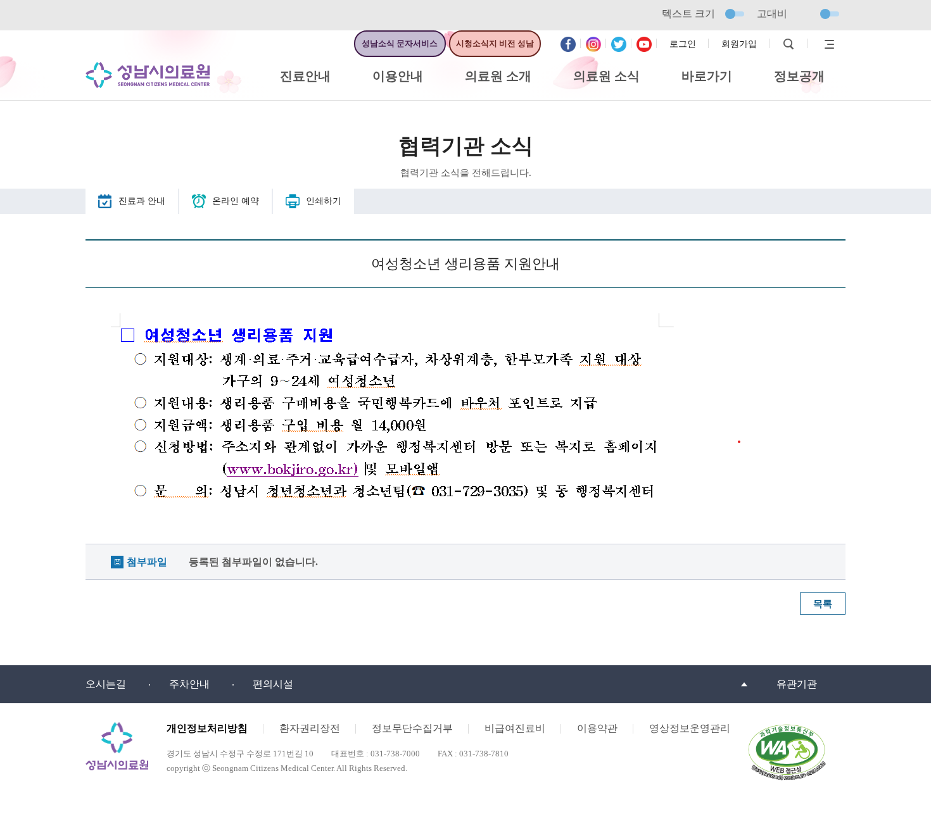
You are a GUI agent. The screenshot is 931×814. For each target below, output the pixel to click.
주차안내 (189, 684)
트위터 (618, 44)
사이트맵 (827, 44)
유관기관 (796, 684)
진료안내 (305, 76)
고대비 (772, 13)
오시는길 (106, 684)
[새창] (786, 727)
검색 (789, 44)
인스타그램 (593, 44)
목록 (822, 604)
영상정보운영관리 (689, 728)
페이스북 (568, 44)
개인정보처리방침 (207, 728)
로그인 (682, 44)
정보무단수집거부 (412, 728)
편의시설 (273, 684)
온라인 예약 (235, 201)
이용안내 (397, 76)
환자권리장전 (309, 728)
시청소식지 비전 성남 (495, 43)
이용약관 (597, 728)
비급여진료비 (514, 728)
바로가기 (706, 76)
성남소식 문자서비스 (400, 43)
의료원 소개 (498, 76)
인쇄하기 (323, 201)
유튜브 (644, 44)
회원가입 (739, 44)
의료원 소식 (606, 76)
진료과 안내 (141, 201)
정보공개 (799, 76)
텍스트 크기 (688, 13)
